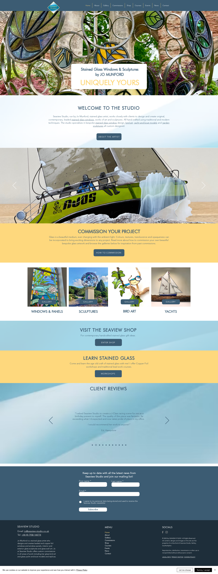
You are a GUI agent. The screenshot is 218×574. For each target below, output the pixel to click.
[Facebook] (162, 532)
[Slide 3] (109, 218)
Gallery (108, 538)
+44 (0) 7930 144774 (31, 535)
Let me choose (185, 570)
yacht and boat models (145, 122)
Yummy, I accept (203, 570)
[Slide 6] (115, 218)
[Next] (203, 186)
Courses (108, 546)
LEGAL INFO (166, 557)
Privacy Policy (81, 570)
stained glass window (106, 122)
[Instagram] (166, 532)
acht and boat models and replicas (41, 556)
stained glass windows (83, 119)
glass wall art (47, 548)
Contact (108, 554)
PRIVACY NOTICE (177, 557)
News (107, 551)
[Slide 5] (102, 218)
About (107, 535)
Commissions (110, 540)
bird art (129, 122)
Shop (107, 543)
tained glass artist (39, 540)
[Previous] (14, 186)
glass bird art (50, 554)
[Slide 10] (122, 444)
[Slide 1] (98, 218)
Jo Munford (22, 540)
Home (107, 532)
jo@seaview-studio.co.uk (36, 531)
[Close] (214, 570)
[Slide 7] (119, 218)
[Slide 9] (119, 444)
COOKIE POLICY (189, 557)
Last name (117, 481)
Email (81, 491)
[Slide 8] (115, 444)
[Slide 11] (125, 444)
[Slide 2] (106, 218)
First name (84, 481)
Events (107, 548)
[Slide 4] (112, 218)
